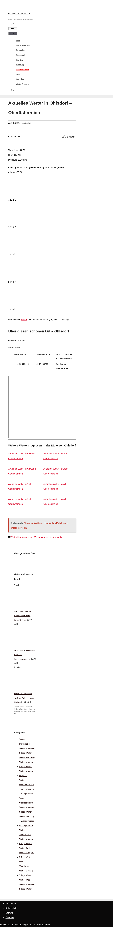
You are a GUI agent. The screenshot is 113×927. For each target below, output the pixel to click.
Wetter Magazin (22, 84)
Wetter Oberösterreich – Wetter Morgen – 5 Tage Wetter (26, 805)
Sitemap (9, 913)
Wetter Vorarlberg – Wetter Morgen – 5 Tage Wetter (26, 868)
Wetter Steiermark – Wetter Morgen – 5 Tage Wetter (26, 837)
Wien (18, 41)
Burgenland (21, 50)
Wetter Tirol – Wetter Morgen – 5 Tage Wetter (26, 852)
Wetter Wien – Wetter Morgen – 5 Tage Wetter (26, 884)
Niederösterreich (23, 45)
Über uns (10, 917)
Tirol (18, 74)
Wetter (24, 319)
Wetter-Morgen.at (19, 14)
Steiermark (20, 55)
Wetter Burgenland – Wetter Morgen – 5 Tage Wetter (26, 746)
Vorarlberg (20, 79)
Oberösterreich (22, 70)
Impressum (11, 903)
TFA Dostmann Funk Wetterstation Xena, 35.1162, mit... (23, 615)
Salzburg (20, 65)
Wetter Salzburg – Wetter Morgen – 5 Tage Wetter (26, 821)
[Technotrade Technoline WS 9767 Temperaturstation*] (34, 646)
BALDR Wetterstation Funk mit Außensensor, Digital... (24, 698)
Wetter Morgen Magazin (26, 773)
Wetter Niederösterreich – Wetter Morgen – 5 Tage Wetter (26, 787)
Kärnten (19, 60)
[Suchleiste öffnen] (12, 24)
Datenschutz (11, 908)
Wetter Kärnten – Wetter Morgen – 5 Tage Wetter (26, 762)
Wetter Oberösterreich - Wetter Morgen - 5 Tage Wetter (36, 537)
